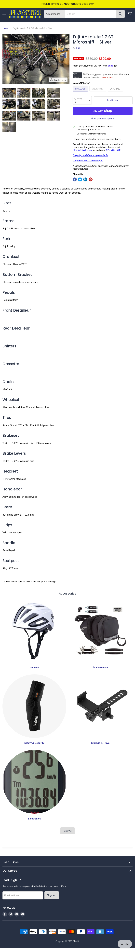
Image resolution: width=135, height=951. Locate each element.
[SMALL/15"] (81, 92)
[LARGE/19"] (116, 92)
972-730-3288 (113, 150)
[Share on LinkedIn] (85, 179)
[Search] (120, 14)
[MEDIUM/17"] (98, 92)
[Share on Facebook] (75, 179)
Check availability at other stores (91, 134)
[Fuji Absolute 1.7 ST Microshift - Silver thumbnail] (9, 92)
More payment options (102, 118)
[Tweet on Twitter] (80, 179)
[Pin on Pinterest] (91, 179)
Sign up (51, 895)
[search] (90, 14)
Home (5, 28)
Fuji (78, 47)
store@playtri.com (83, 150)
